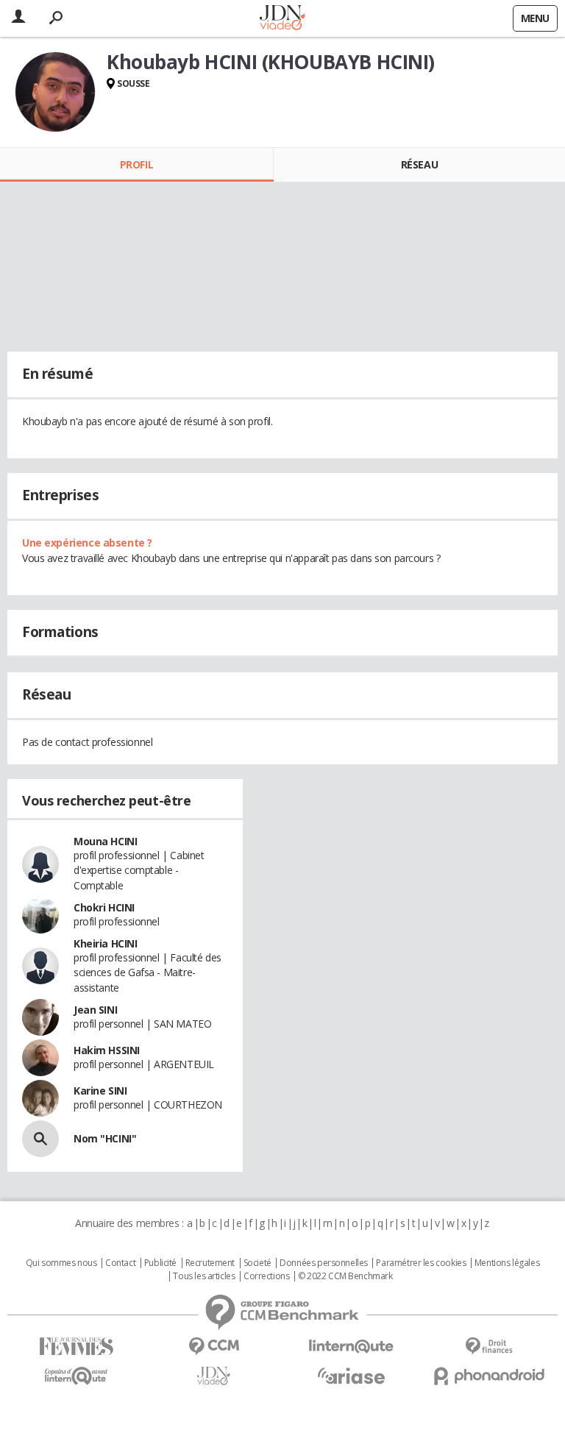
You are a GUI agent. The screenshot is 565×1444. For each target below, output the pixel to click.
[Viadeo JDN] (213, 1376)
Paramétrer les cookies (421, 1263)
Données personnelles (324, 1263)
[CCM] (213, 1346)
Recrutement (210, 1263)
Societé (257, 1263)
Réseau (419, 164)
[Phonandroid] (489, 1376)
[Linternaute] (351, 1347)
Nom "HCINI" (105, 1138)
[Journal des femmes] (76, 1346)
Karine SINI (100, 1091)
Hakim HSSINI (107, 1050)
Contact (120, 1263)
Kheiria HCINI (106, 943)
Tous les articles (204, 1276)
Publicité (160, 1263)
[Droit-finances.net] (489, 1346)
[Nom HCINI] (40, 1138)
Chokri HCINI (104, 907)
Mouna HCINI (105, 841)
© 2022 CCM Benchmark (345, 1276)
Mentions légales (507, 1263)
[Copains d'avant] (76, 1376)
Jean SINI (95, 1010)
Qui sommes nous (61, 1263)
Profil (136, 164)
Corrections (266, 1276)
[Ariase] (351, 1375)
